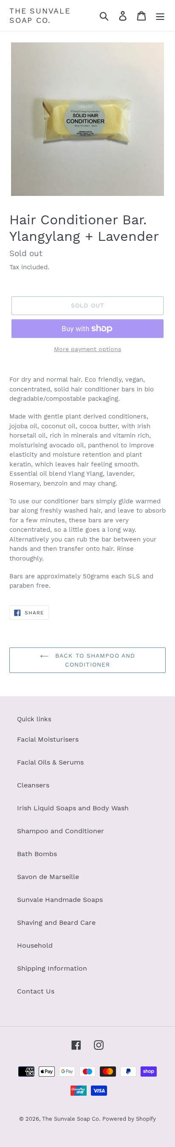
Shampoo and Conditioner (60, 831)
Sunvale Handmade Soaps (60, 900)
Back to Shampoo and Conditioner (94, 660)
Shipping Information (52, 968)
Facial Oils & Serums (50, 762)
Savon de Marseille (48, 877)
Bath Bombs (37, 854)
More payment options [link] (87, 349)
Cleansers (33, 785)
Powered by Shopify (129, 1119)
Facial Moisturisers (48, 739)
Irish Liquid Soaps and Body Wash (73, 808)
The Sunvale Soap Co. (40, 15)
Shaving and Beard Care (56, 922)
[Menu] (160, 15)
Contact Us (35, 991)
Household (35, 945)
